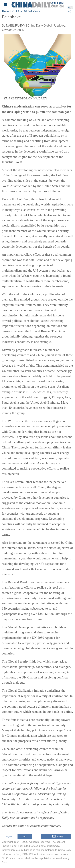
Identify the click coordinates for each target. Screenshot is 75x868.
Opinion (17, 11)
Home (5, 11)
